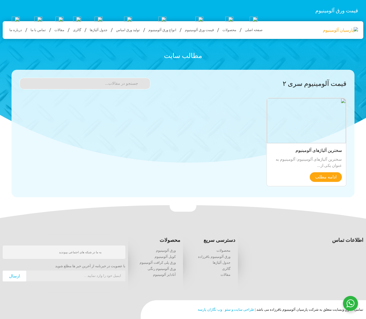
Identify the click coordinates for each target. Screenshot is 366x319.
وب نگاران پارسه (210, 309)
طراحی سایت (244, 309)
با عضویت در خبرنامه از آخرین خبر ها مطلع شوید (90, 266)
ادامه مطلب (326, 177)
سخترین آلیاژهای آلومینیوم (319, 150)
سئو (228, 309)
